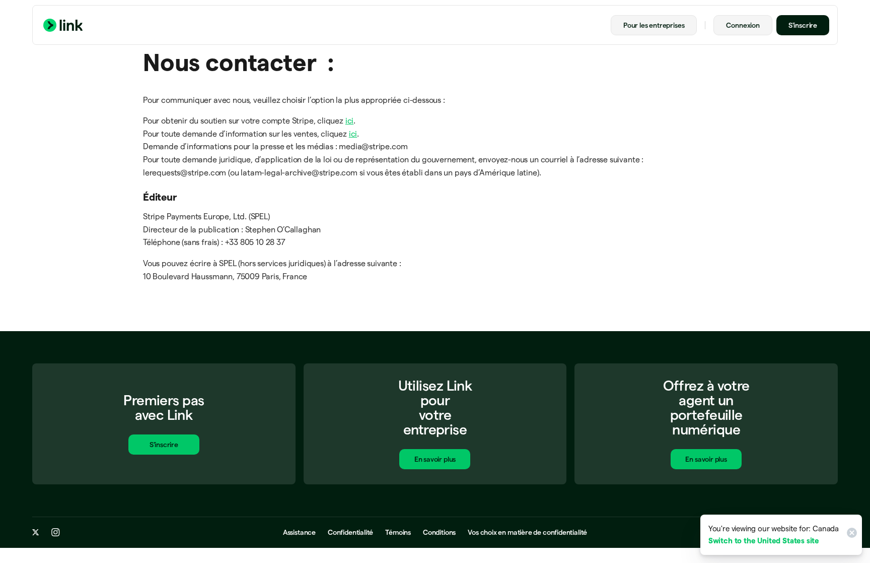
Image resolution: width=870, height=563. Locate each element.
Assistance (299, 532)
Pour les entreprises (653, 25)
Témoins (398, 532)
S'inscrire (802, 25)
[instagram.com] (55, 532)
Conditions (439, 532)
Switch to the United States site (763, 540)
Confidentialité (350, 532)
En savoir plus (435, 459)
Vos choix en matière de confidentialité (527, 532)
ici (349, 120)
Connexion (742, 25)
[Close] (850, 535)
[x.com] (35, 532)
